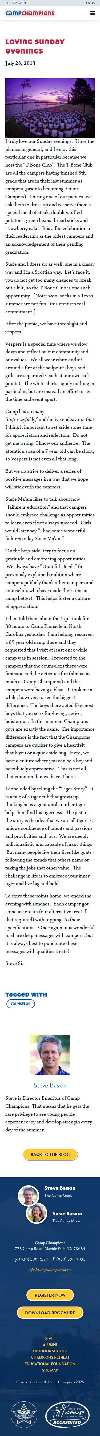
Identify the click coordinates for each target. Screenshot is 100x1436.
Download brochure (50, 1313)
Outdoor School (50, 1351)
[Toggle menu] (92, 13)
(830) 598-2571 (15, 3)
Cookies (36, 1382)
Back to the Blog (50, 1154)
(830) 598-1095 (71, 1259)
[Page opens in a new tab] (50, 108)
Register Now (50, 1295)
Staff (50, 1338)
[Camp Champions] (30, 13)
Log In (90, 3)
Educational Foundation (50, 1363)
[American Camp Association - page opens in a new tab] (67, 1414)
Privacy (21, 1382)
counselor (21, 1004)
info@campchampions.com (50, 1269)
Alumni (50, 1344)
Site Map (50, 1370)
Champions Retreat (50, 1357)
